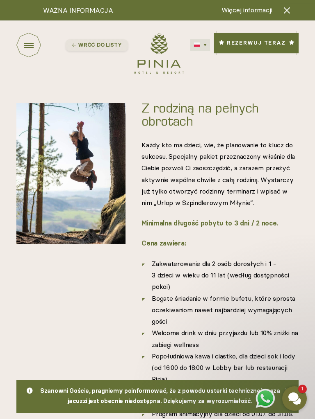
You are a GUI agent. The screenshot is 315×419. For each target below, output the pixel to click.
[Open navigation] (41, 45)
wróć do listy (99, 45)
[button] (245, 308)
